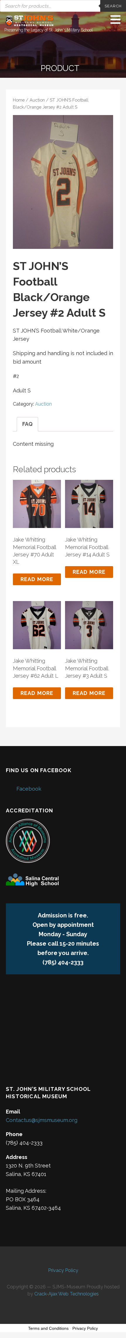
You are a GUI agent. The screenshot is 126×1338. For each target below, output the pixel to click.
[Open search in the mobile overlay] (63, 6)
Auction (37, 99)
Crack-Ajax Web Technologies (66, 1294)
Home (19, 99)
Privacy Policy (63, 1270)
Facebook (28, 789)
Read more (37, 579)
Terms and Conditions (48, 1328)
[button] (117, 19)
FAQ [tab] (27, 424)
